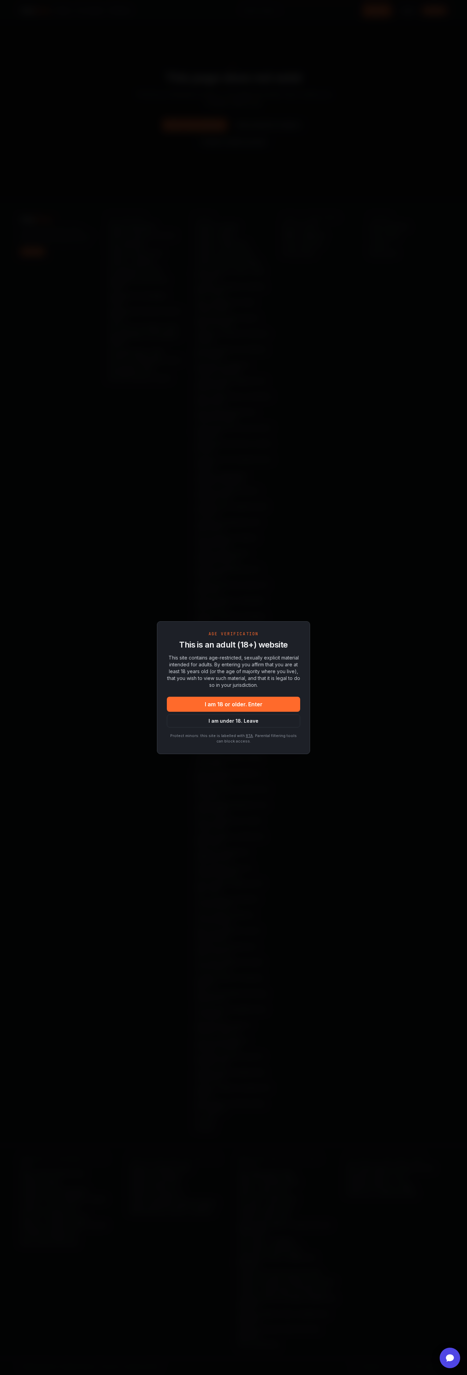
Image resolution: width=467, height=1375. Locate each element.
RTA (249, 735)
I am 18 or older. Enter (234, 704)
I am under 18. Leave (233, 721)
